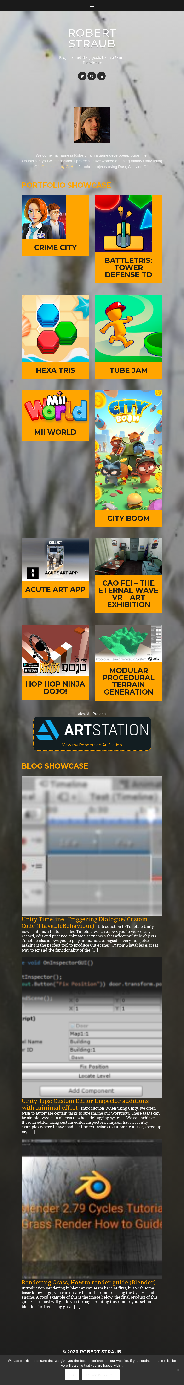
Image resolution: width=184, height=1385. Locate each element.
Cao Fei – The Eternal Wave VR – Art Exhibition (128, 594)
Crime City (55, 247)
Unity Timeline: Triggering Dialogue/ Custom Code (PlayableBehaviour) (85, 922)
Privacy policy (100, 1375)
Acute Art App (55, 589)
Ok (72, 1375)
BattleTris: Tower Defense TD (128, 267)
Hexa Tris (55, 370)
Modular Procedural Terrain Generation (129, 681)
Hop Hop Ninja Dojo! (55, 688)
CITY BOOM (128, 518)
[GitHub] (91, 76)
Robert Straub (92, 38)
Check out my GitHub (59, 167)
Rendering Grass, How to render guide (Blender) (89, 1282)
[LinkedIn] (101, 76)
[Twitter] (82, 76)
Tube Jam (128, 370)
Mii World (55, 432)
